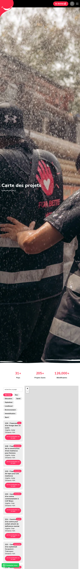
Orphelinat (8, 402)
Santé (18, 398)
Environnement (10, 410)
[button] (27, 388)
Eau (16, 395)
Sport (7, 417)
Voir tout (8, 395)
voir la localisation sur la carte (13, 437)
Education (8, 398)
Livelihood (8, 406)
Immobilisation (10, 413)
